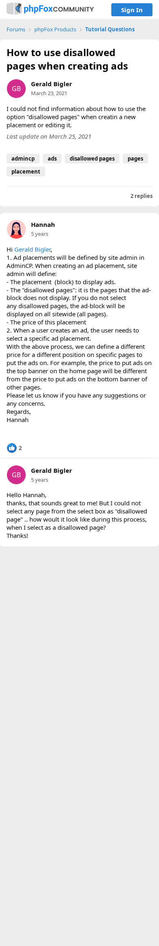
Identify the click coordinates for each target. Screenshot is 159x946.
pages (135, 158)
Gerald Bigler (51, 84)
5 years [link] (39, 233)
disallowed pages (92, 158)
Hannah (43, 224)
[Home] (50, 9)
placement (25, 171)
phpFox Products (55, 29)
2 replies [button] (141, 196)
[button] (14, 448)
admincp (23, 158)
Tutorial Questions (110, 29)
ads (52, 158)
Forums (16, 29)
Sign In (132, 10)
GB (16, 88)
